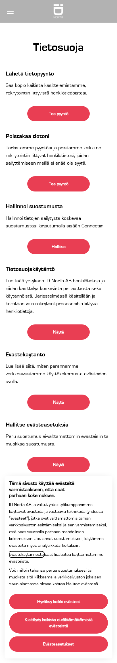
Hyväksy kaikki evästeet (58, 601)
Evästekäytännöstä (26, 554)
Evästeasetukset (58, 644)
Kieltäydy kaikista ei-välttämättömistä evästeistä (59, 622)
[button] (58, 464)
